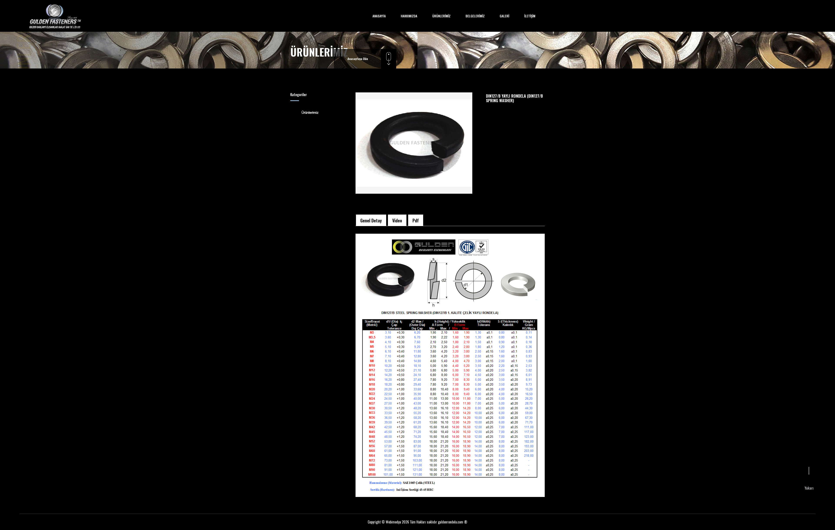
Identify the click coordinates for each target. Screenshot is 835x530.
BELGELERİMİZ (475, 15)
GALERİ (504, 15)
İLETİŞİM (529, 15)
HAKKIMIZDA (409, 15)
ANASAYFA (379, 15)
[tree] (319, 112)
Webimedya (393, 522)
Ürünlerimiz (310, 112)
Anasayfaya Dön (357, 58)
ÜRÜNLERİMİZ (441, 15)
